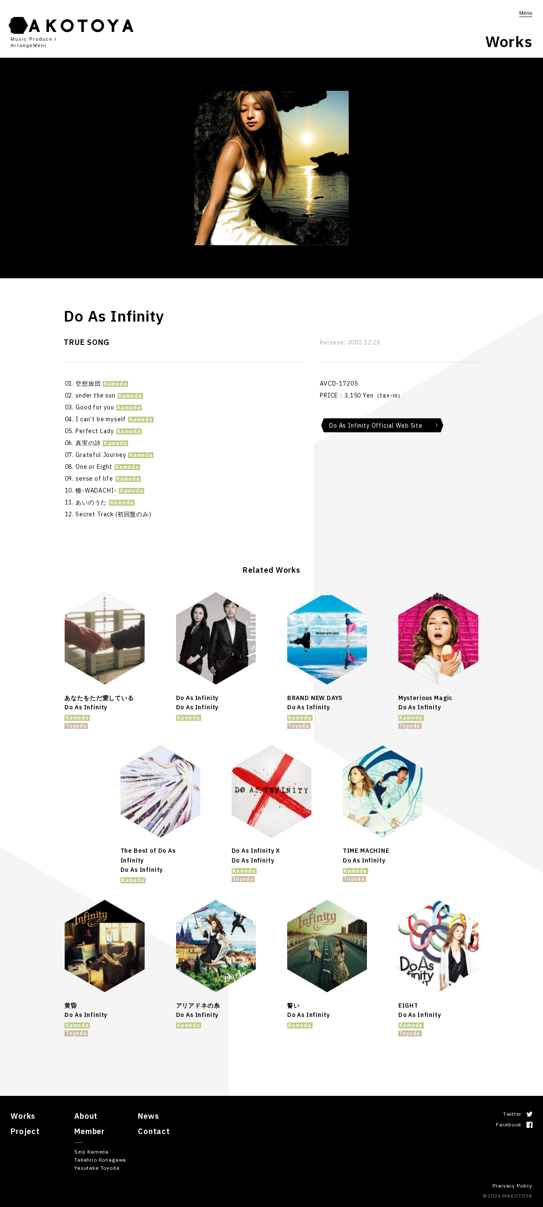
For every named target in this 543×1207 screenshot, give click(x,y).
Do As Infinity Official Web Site (376, 425)
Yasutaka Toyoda (97, 1168)
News (148, 1116)
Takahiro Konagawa (100, 1160)
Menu (525, 13)
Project (25, 1131)
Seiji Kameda (91, 1151)
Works (23, 1116)
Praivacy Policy (512, 1185)
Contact (154, 1131)
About (86, 1116)
